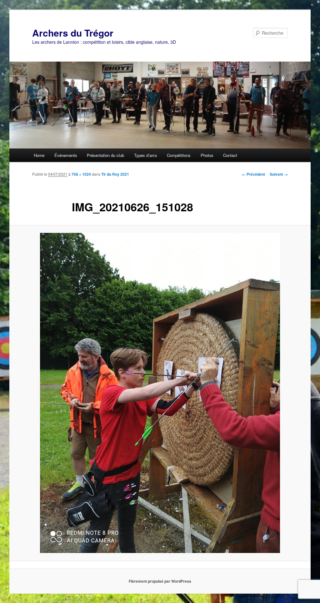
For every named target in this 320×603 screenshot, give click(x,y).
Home (39, 155)
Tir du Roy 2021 (115, 174)
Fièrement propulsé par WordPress (160, 581)
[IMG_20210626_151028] (160, 393)
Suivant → (279, 174)
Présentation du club (105, 155)
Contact (230, 155)
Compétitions (179, 155)
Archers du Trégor (72, 32)
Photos (207, 155)
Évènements (65, 155)
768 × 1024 (81, 174)
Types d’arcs (145, 155)
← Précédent (253, 174)
